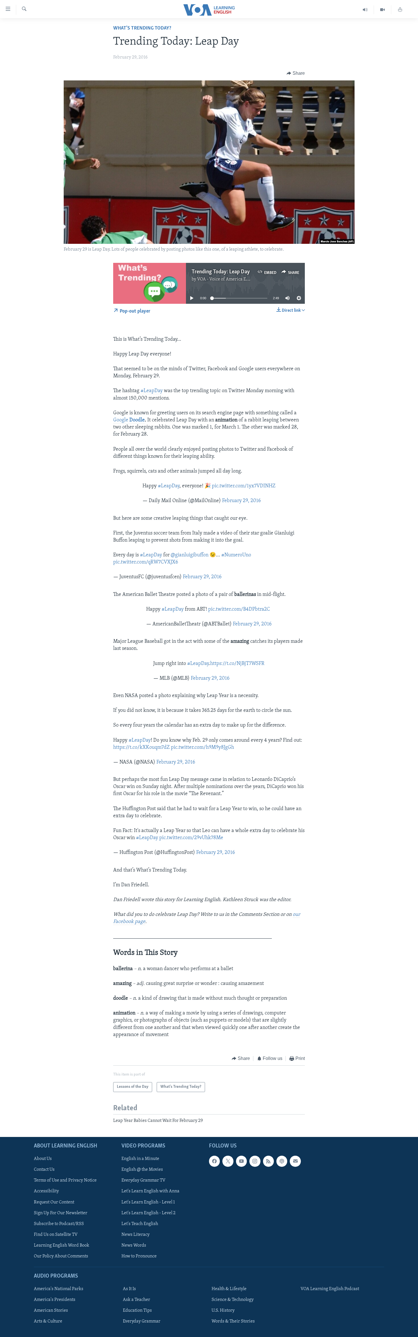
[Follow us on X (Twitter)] (227, 1161)
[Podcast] (281, 1161)
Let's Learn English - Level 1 (148, 1202)
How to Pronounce (139, 1256)
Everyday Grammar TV (143, 1180)
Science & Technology (233, 1300)
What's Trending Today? (142, 28)
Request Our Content (54, 1202)
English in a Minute (140, 1159)
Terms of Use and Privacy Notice (65, 1180)
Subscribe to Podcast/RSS (59, 1223)
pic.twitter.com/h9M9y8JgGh (202, 747)
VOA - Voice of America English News (233, 279)
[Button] (296, 73)
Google (121, 420)
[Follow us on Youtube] (241, 1161)
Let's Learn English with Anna (150, 1191)
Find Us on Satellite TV (56, 1234)
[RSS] (268, 1161)
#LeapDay (151, 391)
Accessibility (46, 1191)
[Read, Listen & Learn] (400, 9)
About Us (43, 1159)
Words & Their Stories (233, 1321)
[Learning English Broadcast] (365, 9)
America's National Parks (58, 1289)
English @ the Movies (142, 1169)
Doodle (137, 420)
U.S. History (223, 1310)
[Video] (382, 9)
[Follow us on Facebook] (214, 1161)
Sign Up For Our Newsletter (60, 1213)
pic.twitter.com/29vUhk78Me (191, 838)
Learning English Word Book (61, 1245)
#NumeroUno (236, 555)
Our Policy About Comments (61, 1256)
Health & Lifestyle (229, 1289)
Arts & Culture (48, 1321)
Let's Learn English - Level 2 (148, 1213)
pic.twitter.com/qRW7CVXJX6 (145, 562)
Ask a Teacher (136, 1300)
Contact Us (44, 1169)
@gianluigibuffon (189, 555)
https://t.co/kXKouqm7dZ (141, 747)
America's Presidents (54, 1300)
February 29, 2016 (241, 501)
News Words (133, 1245)
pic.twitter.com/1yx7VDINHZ (244, 486)
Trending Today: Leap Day (221, 272)
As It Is (129, 1289)
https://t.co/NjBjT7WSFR (237, 663)
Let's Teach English (139, 1223)
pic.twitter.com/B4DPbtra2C (239, 609)
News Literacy (135, 1234)
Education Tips (137, 1310)
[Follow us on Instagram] (254, 1161)
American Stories (51, 1310)
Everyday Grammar (141, 1321)
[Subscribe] (295, 1161)
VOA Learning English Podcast (330, 1289)
